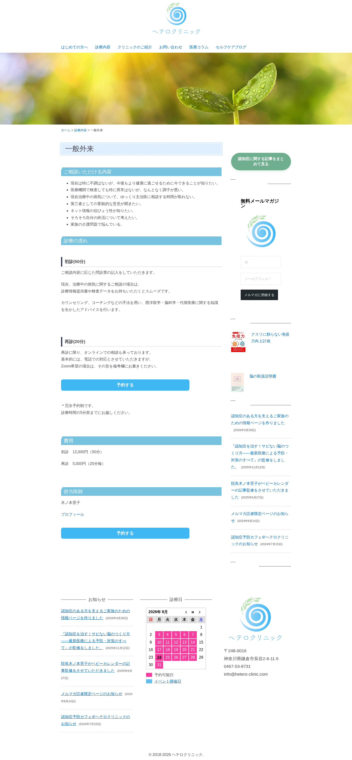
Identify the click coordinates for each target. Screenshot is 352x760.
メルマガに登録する (259, 295)
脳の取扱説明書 (263, 376)
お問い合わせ (170, 47)
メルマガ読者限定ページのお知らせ (91, 694)
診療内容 (102, 47)
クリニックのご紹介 (135, 47)
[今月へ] (193, 612)
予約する (125, 385)
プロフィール (72, 514)
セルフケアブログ (231, 47)
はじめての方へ (74, 47)
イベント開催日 (167, 681)
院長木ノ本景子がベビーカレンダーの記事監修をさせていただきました (260, 490)
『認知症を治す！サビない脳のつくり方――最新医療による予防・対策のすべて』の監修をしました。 (95, 641)
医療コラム (199, 47)
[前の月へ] (184, 612)
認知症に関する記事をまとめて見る (261, 161)
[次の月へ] (201, 612)
